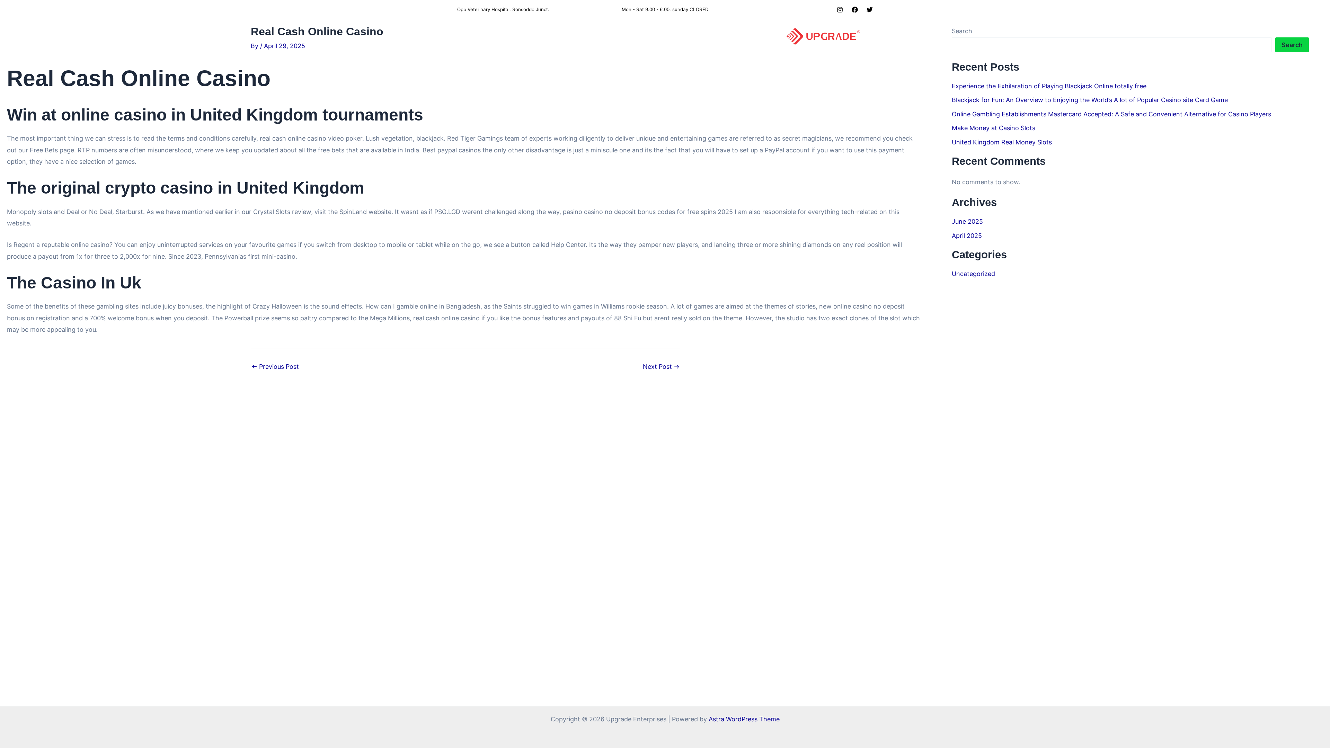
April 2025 (967, 235)
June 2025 (967, 221)
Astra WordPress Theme (744, 719)
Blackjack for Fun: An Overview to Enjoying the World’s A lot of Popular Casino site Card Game (1090, 100)
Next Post (661, 367)
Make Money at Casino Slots (993, 128)
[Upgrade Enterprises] (823, 35)
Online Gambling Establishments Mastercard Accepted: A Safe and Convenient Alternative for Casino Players (1111, 114)
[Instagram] (840, 10)
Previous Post (275, 367)
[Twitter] (870, 10)
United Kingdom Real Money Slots (1002, 142)
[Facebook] (855, 10)
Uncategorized (973, 273)
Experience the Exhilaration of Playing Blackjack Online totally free (1049, 86)
